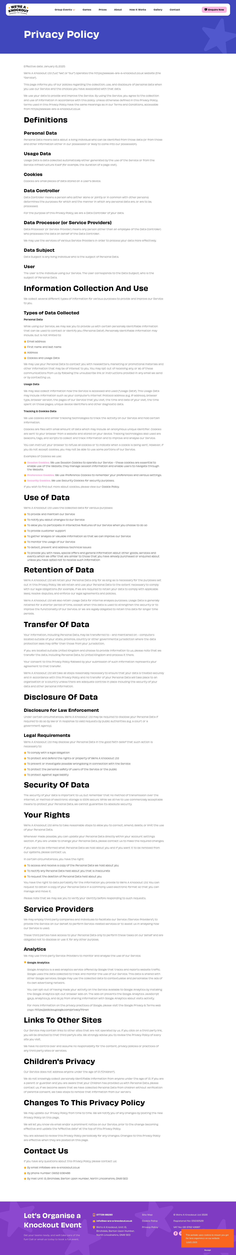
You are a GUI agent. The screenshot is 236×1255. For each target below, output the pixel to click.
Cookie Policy (110, 486)
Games (87, 9)
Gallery (158, 9)
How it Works (137, 9)
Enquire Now (216, 9)
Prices (103, 9)
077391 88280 (104, 1214)
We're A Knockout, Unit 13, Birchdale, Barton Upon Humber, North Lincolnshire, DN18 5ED (115, 1231)
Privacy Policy (150, 1227)
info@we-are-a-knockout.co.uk (59, 1167)
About (118, 9)
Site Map (147, 1214)
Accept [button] (207, 1250)
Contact (175, 9)
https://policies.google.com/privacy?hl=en (62, 1009)
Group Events (63, 9)
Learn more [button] (191, 1242)
